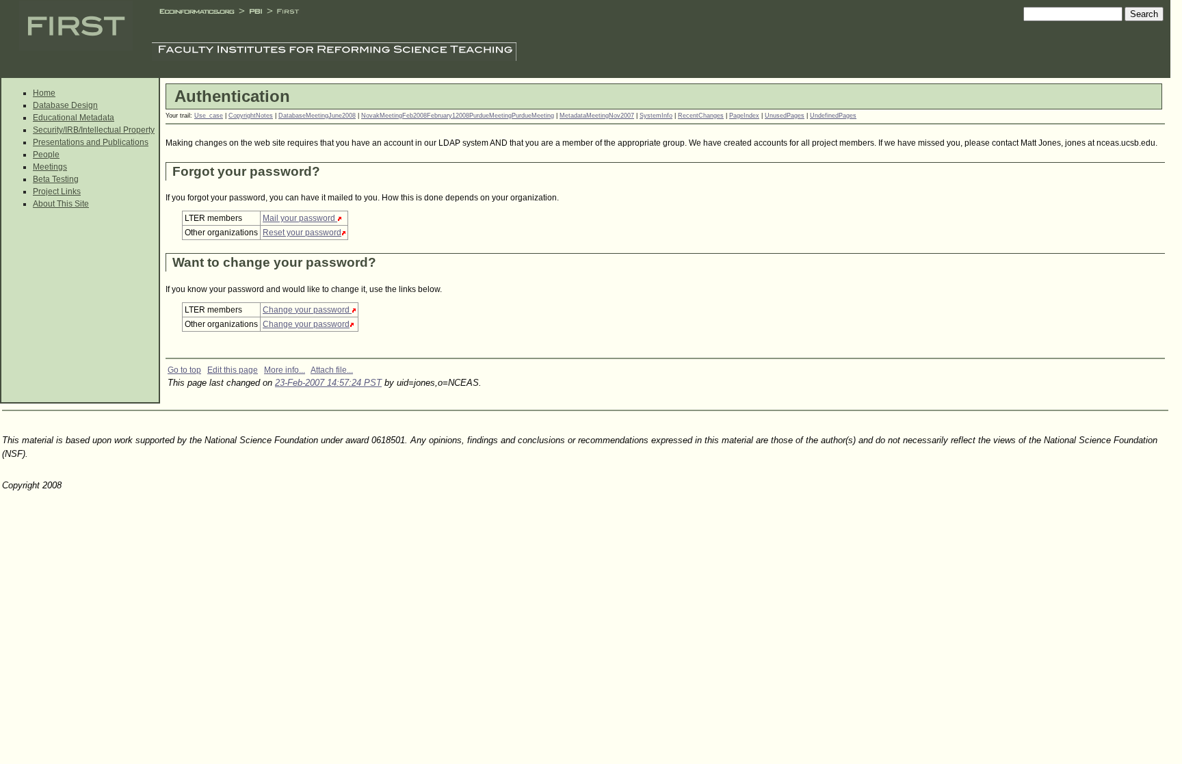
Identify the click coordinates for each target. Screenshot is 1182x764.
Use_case (208, 115)
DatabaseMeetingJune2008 (317, 115)
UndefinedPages (833, 115)
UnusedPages (784, 115)
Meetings (50, 167)
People (46, 154)
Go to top (184, 370)
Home (44, 93)
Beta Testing (56, 179)
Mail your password (300, 218)
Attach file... (332, 370)
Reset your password (302, 232)
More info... (284, 370)
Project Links (57, 191)
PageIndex (744, 115)
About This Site (61, 204)
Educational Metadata (73, 117)
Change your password (307, 310)
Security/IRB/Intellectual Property (94, 130)
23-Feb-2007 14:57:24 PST (328, 383)
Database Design (65, 105)
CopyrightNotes (250, 115)
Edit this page (232, 370)
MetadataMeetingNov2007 (597, 115)
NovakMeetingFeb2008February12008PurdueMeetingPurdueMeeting (457, 115)
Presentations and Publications (90, 142)
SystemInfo (656, 115)
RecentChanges (701, 115)
